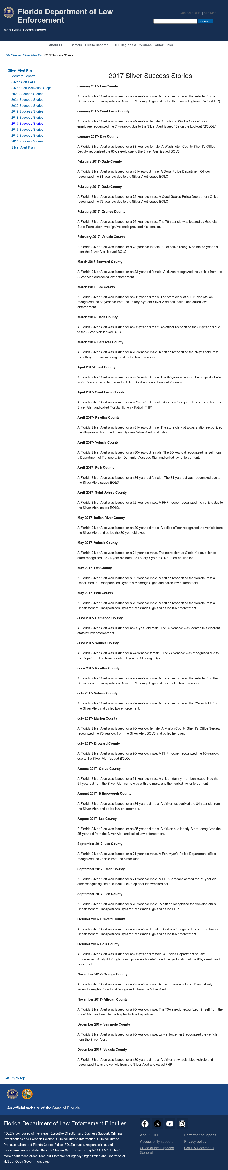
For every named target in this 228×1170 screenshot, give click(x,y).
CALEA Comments (199, 1148)
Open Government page (32, 1161)
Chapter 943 (62, 1150)
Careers (76, 45)
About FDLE (58, 45)
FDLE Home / (14, 55)
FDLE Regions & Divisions (132, 45)
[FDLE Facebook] (145, 1123)
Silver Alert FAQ (23, 81)
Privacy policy (195, 1141)
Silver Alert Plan (33, 55)
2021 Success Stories (27, 99)
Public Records (96, 45)
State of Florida (66, 1107)
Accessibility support (156, 1141)
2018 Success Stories (27, 117)
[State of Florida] (28, 1094)
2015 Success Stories (27, 135)
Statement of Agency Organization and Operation (87, 1155)
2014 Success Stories (27, 141)
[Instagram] (182, 1123)
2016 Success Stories (27, 129)
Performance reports (200, 1135)
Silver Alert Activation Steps (31, 87)
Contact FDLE (190, 12)
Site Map (210, 12)
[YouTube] (170, 1123)
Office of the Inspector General (157, 1150)
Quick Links (164, 45)
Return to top (14, 1078)
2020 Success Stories (27, 105)
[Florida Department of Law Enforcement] (13, 1094)
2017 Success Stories (27, 123)
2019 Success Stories (27, 111)
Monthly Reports (23, 75)
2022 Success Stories (27, 93)
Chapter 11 (92, 1150)
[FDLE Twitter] (157, 1123)
